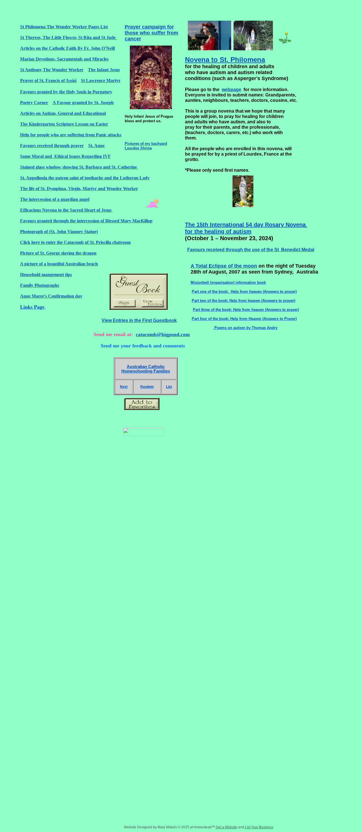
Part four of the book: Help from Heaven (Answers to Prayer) (244, 319)
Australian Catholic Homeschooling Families (145, 368)
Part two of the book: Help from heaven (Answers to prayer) (243, 300)
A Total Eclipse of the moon (224, 266)
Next (124, 387)
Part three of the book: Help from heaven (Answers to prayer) (246, 310)
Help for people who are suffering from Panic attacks (70, 134)
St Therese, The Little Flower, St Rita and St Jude (68, 37)
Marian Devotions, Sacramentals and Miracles (64, 59)
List (169, 387)
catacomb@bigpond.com (163, 334)
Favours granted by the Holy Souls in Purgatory (66, 91)
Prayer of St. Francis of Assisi (48, 80)
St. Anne (96, 145)
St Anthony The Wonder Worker (51, 69)
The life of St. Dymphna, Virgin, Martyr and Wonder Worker (79, 188)
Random (147, 387)
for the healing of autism (218, 231)
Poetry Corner (34, 102)
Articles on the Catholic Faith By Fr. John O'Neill (67, 48)
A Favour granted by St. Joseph (83, 102)
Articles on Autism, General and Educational (63, 113)
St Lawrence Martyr (100, 80)
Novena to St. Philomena (225, 59)
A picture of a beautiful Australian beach (59, 263)
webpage (231, 89)
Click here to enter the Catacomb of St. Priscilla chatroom (75, 242)
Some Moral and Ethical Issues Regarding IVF (65, 156)
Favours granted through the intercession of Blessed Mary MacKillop (86, 220)
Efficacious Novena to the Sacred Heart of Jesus (66, 210)
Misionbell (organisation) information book (228, 282)
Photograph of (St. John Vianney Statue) (59, 231)
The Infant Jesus (104, 69)
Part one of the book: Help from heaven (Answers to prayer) (244, 291)
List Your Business (259, 827)
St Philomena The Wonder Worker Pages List (64, 26)
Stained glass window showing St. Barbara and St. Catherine (79, 167)
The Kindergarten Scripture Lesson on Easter (64, 124)
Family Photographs (39, 285)
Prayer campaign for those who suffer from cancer (151, 33)
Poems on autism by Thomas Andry (245, 328)
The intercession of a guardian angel (54, 199)
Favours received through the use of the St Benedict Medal (250, 249)
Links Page (33, 307)
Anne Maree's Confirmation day (51, 296)
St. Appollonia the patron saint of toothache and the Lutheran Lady (85, 177)
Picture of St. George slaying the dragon (58, 253)
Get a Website (226, 827)
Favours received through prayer (52, 145)
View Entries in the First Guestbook (139, 320)
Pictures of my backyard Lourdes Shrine (146, 145)
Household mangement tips (46, 274)
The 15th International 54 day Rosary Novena (246, 225)
